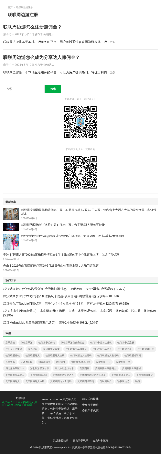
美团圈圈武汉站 (38, 375)
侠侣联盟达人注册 (55, 355)
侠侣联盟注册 (124, 349)
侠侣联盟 (32, 349)
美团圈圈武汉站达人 (63, 375)
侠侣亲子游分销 (46, 342)
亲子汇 (7, 34)
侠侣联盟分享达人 (102, 349)
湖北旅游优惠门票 (80, 362)
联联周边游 (123, 381)
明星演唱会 (44, 362)
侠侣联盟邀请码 (132, 355)
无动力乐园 (27, 362)
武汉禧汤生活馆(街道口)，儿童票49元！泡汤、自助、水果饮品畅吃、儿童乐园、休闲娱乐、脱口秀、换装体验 (79, 311)
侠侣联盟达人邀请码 (108, 355)
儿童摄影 (10, 362)
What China (14, 405)
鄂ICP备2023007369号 (118, 447)
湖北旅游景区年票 (39, 368)
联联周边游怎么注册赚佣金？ (32, 27)
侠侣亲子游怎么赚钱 (101, 342)
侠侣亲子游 (27, 342)
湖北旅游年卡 (103, 362)
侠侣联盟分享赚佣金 (76, 349)
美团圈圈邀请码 (85, 381)
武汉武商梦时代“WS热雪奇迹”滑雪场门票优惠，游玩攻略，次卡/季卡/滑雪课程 (72, 236)
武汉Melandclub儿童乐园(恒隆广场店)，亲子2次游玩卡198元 (45, 323)
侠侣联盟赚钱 (12, 355)
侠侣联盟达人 (33, 355)
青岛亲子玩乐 (90, 404)
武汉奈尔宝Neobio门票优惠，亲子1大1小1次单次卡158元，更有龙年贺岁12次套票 (60, 303)
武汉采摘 (61, 362)
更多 (112, 42)
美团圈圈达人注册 (35, 381)
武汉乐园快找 (90, 398)
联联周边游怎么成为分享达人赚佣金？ (41, 57)
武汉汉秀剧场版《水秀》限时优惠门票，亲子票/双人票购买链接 (63, 225)
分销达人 (48, 34)
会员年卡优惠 (90, 410)
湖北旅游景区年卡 (14, 368)
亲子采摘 (10, 342)
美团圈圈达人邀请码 (60, 381)
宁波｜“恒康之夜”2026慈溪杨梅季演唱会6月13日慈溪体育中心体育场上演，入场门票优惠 (61, 254)
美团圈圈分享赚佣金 (105, 368)
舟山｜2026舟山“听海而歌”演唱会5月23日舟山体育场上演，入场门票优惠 (51, 265)
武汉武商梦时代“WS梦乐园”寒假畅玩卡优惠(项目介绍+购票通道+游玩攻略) (55, 296)
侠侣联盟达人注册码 (80, 355)
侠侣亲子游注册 (125, 342)
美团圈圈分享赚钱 (131, 368)
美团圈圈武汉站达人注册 (93, 375)
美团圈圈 (84, 368)
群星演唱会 (106, 381)
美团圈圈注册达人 (121, 375)
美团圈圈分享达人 (14, 375)
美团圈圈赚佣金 (144, 375)
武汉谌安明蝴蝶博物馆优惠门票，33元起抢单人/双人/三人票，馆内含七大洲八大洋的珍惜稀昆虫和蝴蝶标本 (88, 212)
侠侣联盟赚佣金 (145, 349)
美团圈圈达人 (12, 381)
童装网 (28, 405)
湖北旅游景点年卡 (64, 368)
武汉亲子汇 (8, 402)
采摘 (137, 381)
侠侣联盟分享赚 (51, 349)
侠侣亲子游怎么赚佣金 (72, 342)
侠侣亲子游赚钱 (13, 349)
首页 (10, 7)
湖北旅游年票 (123, 362)
